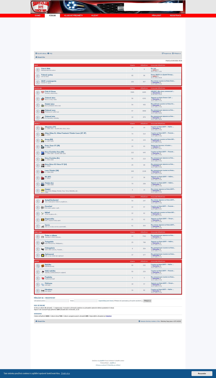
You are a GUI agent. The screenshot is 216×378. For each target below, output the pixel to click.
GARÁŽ (37, 197)
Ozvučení (48, 206)
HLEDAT (94, 15)
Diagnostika (49, 219)
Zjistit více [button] (65, 373)
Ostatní (47, 189)
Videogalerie (50, 248)
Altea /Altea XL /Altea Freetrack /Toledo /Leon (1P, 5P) (65, 133)
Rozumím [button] (202, 374)
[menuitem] (49, 53)
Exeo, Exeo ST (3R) (52, 146)
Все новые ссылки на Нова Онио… (163, 81)
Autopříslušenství (51, 200)
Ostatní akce (49, 104)
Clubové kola (50, 116)
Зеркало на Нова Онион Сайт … (162, 97)
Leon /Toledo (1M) (52, 170)
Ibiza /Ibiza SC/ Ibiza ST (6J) (56, 164)
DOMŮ (37, 15)
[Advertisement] (153, 7)
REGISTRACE (175, 15)
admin (155, 70)
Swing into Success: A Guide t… (161, 145)
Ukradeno (48, 290)
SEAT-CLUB (38, 88)
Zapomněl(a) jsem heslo (105, 300)
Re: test (153, 68)
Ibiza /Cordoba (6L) (52, 158)
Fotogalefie (49, 242)
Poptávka (48, 277)
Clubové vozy (50, 110)
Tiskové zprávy (47, 75)
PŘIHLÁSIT (156, 15)
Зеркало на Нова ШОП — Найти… (162, 176)
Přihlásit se (38, 298)
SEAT (36, 65)
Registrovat (50, 298)
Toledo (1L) (49, 183)
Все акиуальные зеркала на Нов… (162, 110)
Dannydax (156, 82)
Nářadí (47, 212)
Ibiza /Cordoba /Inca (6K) (54, 152)
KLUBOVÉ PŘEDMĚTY (73, 15)
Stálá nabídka (50, 271)
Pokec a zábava (51, 235)
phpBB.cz (113, 363)
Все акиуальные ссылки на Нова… (163, 170)
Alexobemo (156, 93)
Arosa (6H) (49, 139)
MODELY (37, 123)
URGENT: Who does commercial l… (162, 91)
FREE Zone (38, 232)
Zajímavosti (49, 254)
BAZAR (37, 261)
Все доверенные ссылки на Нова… (163, 248)
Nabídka (48, 265)
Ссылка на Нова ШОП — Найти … (162, 126)
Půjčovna (48, 283)
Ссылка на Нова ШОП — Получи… (162, 133)
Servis (47, 225)
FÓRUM (52, 15)
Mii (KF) (48, 177)
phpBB (102, 360)
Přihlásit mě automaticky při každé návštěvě (127, 300)
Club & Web (45, 69)
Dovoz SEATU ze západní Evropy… (162, 74)
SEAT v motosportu (48, 81)
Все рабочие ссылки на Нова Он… (163, 104)
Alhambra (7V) (50, 127)
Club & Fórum (50, 91)
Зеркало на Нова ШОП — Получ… (162, 218)
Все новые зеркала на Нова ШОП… (163, 189)
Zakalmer (156, 147)
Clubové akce (50, 98)
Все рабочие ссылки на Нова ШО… (163, 139)
